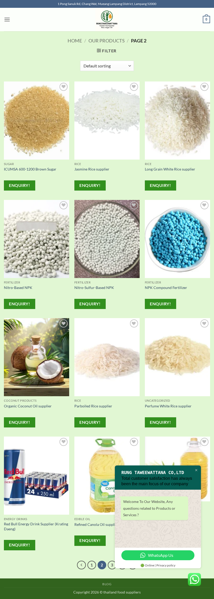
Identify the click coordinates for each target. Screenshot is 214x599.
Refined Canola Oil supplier (96, 524)
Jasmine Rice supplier (91, 169)
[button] (7, 19)
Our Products (106, 40)
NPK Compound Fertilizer (166, 287)
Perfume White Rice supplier (168, 406)
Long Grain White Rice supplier (170, 169)
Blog (106, 584)
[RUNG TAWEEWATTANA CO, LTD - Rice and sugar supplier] (107, 19)
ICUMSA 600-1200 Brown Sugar (30, 169)
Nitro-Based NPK (18, 287)
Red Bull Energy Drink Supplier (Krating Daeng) (36, 526)
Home (75, 40)
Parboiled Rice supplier (93, 406)
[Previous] (81, 565)
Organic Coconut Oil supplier (28, 406)
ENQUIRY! (19, 185)
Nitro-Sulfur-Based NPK (94, 287)
